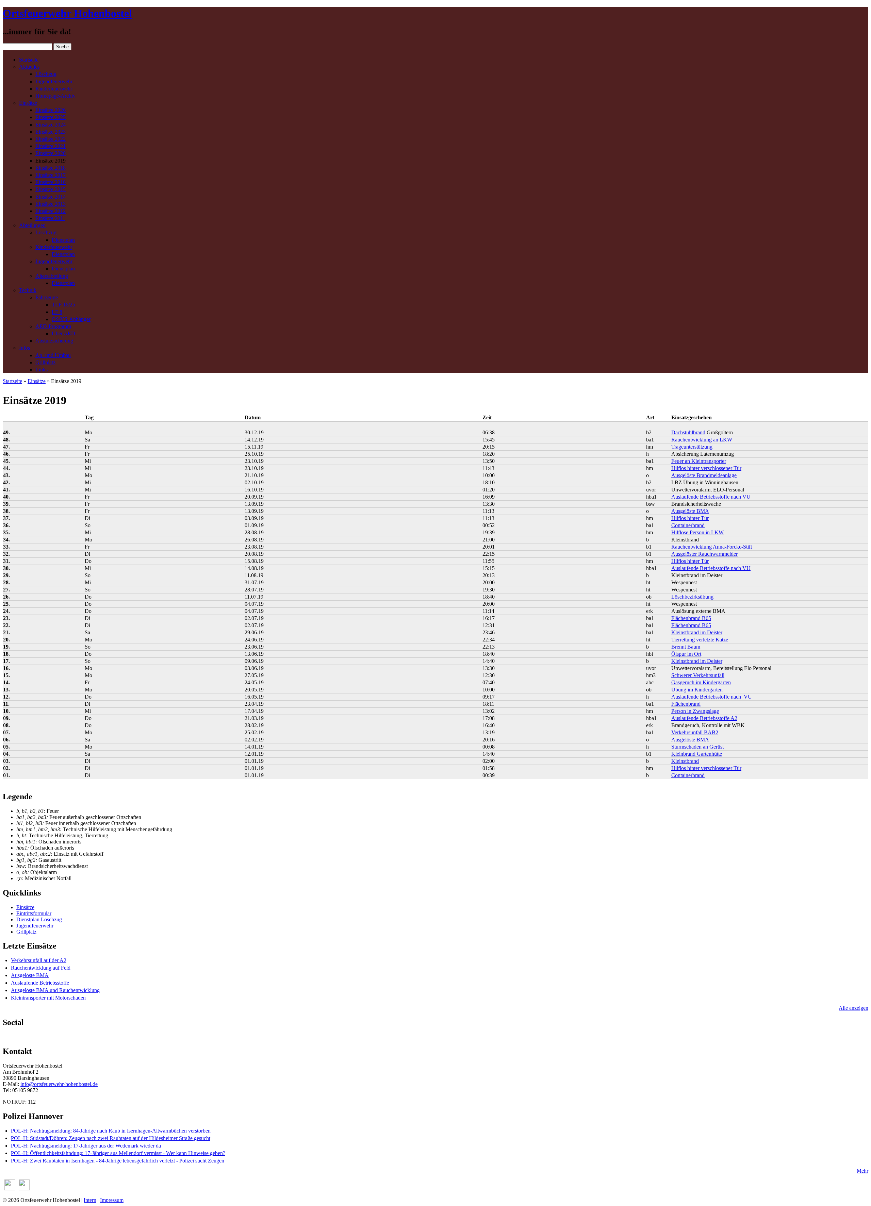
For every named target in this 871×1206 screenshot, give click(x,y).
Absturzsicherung (54, 341)
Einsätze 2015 (50, 189)
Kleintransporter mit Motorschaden (48, 998)
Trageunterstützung (691, 447)
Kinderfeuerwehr (53, 88)
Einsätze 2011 (50, 218)
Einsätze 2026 (50, 110)
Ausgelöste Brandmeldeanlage (704, 475)
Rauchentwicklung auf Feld (40, 968)
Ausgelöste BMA (690, 511)
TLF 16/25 (63, 304)
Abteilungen (32, 225)
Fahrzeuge (46, 297)
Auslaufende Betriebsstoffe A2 (704, 718)
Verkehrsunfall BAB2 (694, 732)
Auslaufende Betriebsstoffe (40, 983)
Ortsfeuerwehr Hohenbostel (67, 13)
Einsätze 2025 (50, 117)
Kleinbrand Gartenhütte (696, 754)
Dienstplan (63, 240)
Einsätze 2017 (50, 175)
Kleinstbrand (685, 761)
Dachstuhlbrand (688, 432)
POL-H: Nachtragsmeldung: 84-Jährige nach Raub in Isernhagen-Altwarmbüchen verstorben (111, 1131)
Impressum (112, 1200)
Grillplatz (45, 362)
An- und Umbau (53, 355)
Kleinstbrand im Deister (696, 632)
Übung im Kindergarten (697, 689)
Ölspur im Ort (686, 654)
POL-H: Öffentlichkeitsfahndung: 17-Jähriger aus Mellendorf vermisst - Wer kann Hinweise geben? (118, 1153)
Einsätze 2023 (50, 132)
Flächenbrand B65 (691, 618)
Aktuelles (29, 67)
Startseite (28, 60)
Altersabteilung (51, 276)
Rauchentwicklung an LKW (701, 439)
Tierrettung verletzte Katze (699, 639)
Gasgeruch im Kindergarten (701, 682)
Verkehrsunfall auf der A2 (38, 960)
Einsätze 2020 (50, 153)
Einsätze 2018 (50, 168)
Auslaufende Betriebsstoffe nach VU (711, 497)
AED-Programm (53, 326)
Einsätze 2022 (50, 139)
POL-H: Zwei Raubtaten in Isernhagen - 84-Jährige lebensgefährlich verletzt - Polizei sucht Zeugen (117, 1160)
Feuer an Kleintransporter (698, 461)
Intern (90, 1200)
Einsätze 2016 (50, 182)
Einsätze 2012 (50, 211)
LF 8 (57, 312)
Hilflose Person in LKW (697, 532)
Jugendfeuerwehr (53, 81)
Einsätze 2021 (50, 146)
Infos (24, 348)
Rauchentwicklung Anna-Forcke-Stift (711, 547)
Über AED (63, 333)
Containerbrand (688, 525)
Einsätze (28, 103)
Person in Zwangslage (695, 711)
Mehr (862, 1171)
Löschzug (45, 74)
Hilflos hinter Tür (690, 518)
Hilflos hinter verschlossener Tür (706, 468)
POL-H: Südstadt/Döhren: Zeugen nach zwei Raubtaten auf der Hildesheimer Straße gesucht (110, 1138)
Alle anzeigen (853, 1008)
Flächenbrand (686, 704)
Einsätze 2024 (50, 125)
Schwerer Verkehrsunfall (697, 675)
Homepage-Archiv (55, 96)
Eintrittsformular (33, 913)
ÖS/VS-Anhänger (71, 319)
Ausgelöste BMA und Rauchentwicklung (55, 990)
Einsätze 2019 (50, 161)
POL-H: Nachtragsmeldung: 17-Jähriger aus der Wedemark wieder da (86, 1146)
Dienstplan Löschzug (39, 919)
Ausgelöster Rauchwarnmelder (704, 554)
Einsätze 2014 (50, 197)
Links (41, 369)
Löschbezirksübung (692, 597)
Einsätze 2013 (50, 204)
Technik (27, 290)
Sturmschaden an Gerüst (697, 747)
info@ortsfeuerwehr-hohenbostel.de (59, 1084)
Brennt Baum (685, 647)
